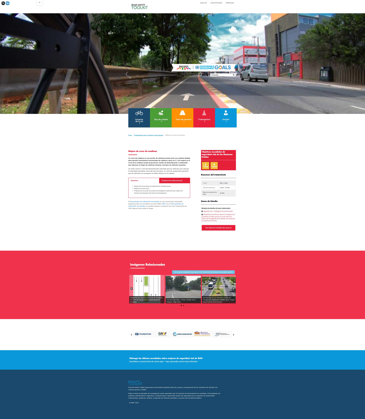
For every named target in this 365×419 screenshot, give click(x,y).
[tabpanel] (159, 190)
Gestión (225, 119)
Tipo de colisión (161, 119)
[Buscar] (234, 74)
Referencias (230, 3)
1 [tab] (181, 305)
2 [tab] (183, 305)
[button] (131, 334)
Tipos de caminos (183, 119)
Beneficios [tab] (134, 180)
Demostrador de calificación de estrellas (144, 201)
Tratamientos (204, 119)
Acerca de (203, 3)
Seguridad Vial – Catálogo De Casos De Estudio (218, 211)
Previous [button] (131, 288)
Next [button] (233, 288)
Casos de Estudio (216, 3)
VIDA (163, 204)
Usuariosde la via (139, 120)
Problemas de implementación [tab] (172, 180)
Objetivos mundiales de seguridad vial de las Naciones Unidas (217, 154)
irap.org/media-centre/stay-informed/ (182, 361)
